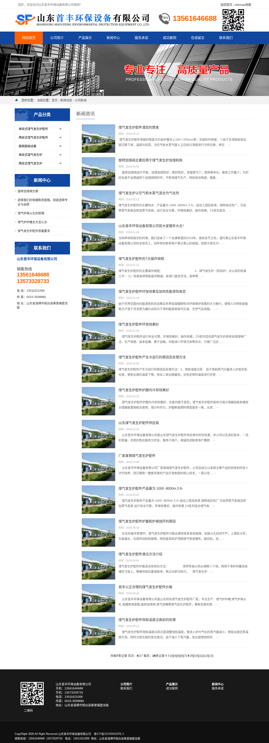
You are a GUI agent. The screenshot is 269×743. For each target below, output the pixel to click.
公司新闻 (81, 100)
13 (210, 655)
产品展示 (85, 38)
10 (196, 655)
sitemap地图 (243, 4)
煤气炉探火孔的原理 (31, 213)
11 (200, 655)
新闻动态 (66, 100)
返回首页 (226, 4)
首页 (55, 100)
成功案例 (169, 38)
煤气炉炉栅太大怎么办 (32, 222)
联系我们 (226, 38)
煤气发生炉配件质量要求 (34, 231)
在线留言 (197, 38)
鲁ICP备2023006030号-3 (109, 733)
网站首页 (29, 38)
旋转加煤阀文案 (28, 191)
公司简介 (57, 38)
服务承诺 (141, 38)
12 (205, 655)
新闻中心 (113, 38)
